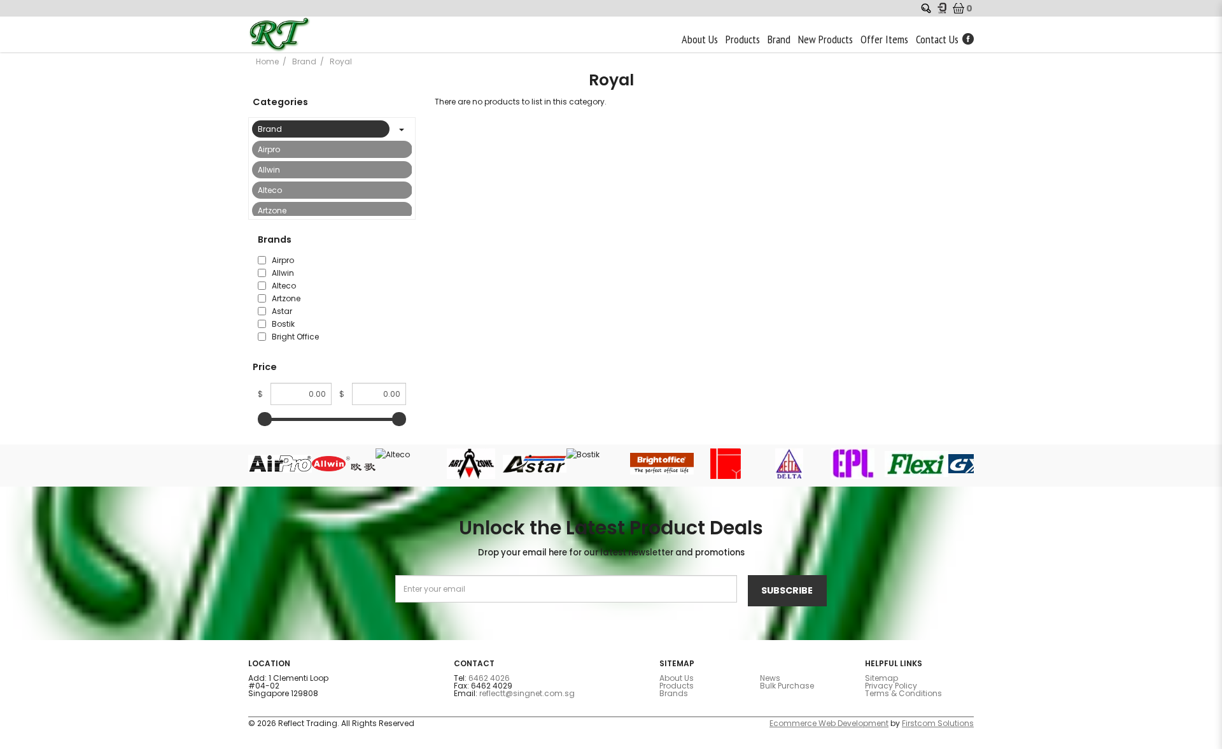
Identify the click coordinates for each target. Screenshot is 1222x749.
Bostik (282, 323)
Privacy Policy (891, 685)
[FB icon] (968, 38)
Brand (304, 61)
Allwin (269, 169)
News (770, 678)
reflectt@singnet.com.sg (527, 693)
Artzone (272, 210)
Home (267, 61)
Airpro (269, 149)
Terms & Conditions (903, 693)
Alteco (270, 190)
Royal (341, 61)
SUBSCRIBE (787, 590)
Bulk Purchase (787, 685)
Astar (281, 311)
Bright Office (294, 336)
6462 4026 (489, 678)
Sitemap (881, 678)
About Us (676, 678)
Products (676, 685)
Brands (673, 693)
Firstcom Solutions (938, 723)
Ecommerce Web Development (828, 723)
